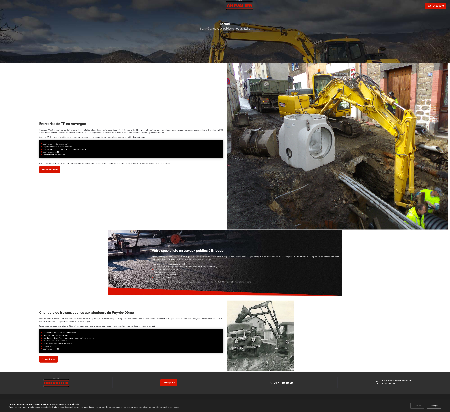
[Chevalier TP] (4, 6)
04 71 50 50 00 (218, 282)
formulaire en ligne (243, 282)
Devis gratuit (169, 382)
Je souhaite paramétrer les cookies (164, 407)
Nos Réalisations (50, 169)
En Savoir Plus (48, 359)
